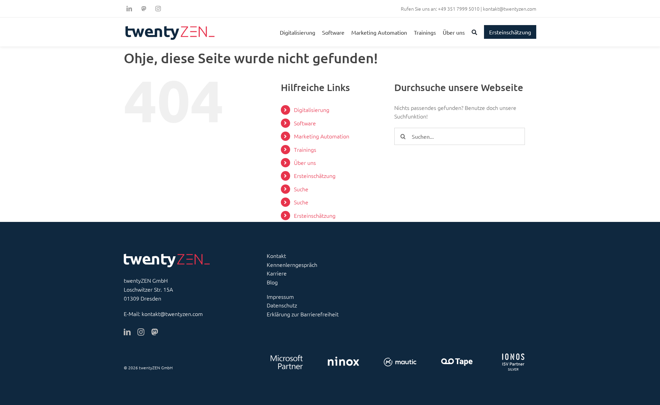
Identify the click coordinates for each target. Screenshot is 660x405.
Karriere (277, 273)
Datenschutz (282, 305)
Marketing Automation (321, 136)
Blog (272, 282)
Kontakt (276, 255)
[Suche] (474, 32)
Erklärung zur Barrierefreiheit (303, 314)
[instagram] (158, 8)
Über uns (305, 162)
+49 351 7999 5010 (459, 8)
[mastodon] (154, 332)
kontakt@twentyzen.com (509, 8)
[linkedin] (129, 8)
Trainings (305, 149)
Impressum (280, 296)
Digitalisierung (311, 109)
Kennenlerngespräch (292, 264)
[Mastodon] (143, 8)
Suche (301, 189)
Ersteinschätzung (315, 175)
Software (305, 123)
